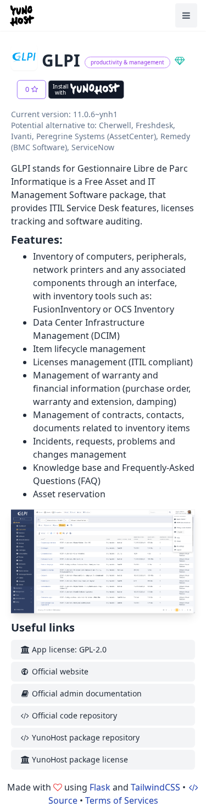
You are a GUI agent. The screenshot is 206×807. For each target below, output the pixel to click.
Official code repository (73, 715)
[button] (31, 89)
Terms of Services (121, 800)
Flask (100, 787)
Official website (59, 671)
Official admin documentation (86, 693)
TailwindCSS (155, 787)
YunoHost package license (79, 759)
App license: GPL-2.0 (68, 649)
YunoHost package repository (85, 737)
